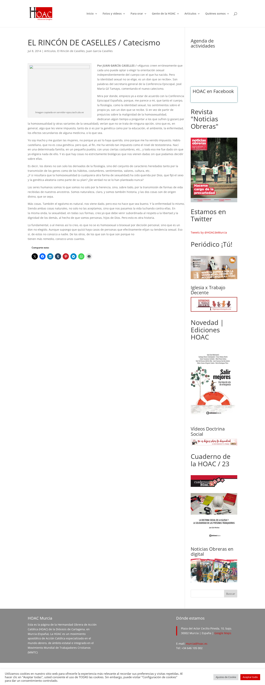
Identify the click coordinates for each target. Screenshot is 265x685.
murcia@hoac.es (196, 643)
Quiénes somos (215, 13)
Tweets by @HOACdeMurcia (209, 232)
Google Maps (222, 633)
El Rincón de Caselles (71, 51)
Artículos (190, 13)
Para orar (137, 13)
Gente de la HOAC (164, 13)
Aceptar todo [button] (250, 677)
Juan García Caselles (99, 51)
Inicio (90, 13)
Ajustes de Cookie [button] (226, 677)
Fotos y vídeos (112, 13)
